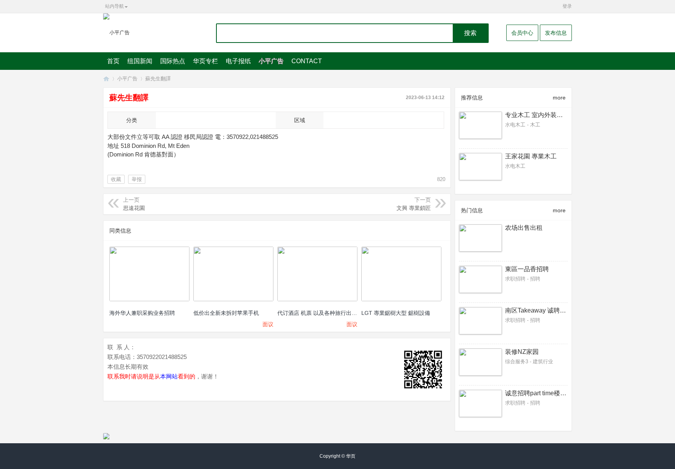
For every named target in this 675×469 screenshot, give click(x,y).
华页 (106, 78)
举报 (137, 179)
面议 (267, 324)
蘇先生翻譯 (158, 79)
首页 (113, 61)
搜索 (470, 33)
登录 (567, 6)
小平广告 (271, 61)
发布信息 (556, 33)
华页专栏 (205, 61)
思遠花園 (134, 208)
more (559, 97)
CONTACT (306, 61)
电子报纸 (238, 61)
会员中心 (522, 33)
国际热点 (172, 61)
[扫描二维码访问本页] (423, 369)
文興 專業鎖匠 (413, 208)
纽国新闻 (139, 61)
